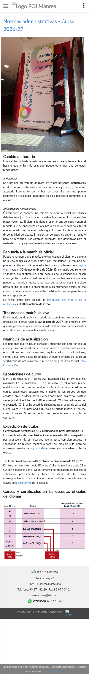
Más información (57, 671)
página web (36, 448)
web (62, 226)
